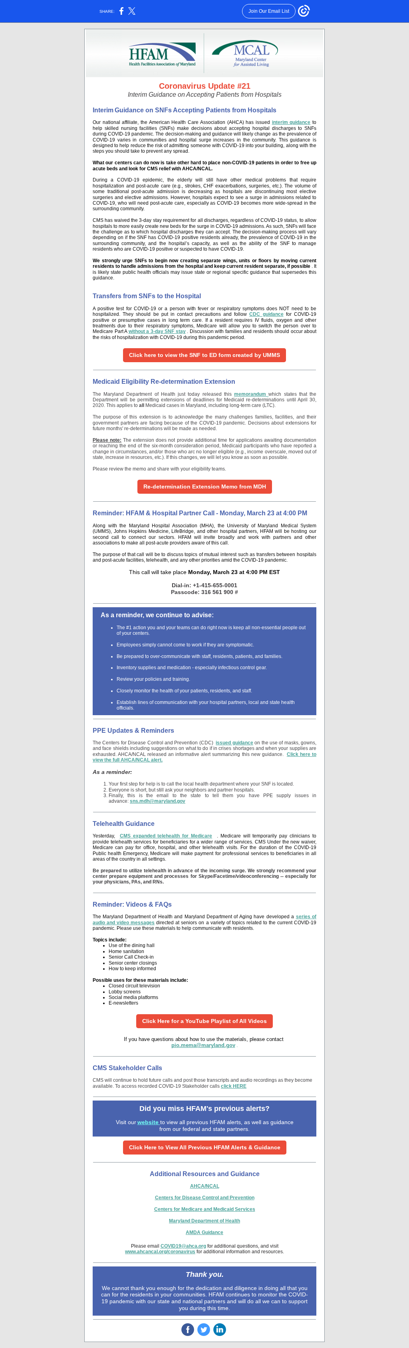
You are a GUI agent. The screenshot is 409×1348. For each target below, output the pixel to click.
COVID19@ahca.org (183, 1246)
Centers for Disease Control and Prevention (204, 1197)
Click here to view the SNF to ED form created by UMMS (204, 355)
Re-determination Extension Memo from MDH (204, 486)
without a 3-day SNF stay (157, 331)
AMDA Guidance (204, 1232)
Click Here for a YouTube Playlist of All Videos (204, 1021)
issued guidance (234, 743)
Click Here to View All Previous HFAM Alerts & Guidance (204, 1147)
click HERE (233, 1086)
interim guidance (291, 122)
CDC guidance (266, 314)
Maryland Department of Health (204, 1221)
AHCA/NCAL (204, 1186)
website (148, 1122)
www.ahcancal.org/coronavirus (160, 1251)
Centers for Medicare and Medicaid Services (204, 1209)
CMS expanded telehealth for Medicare (166, 836)
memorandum (251, 394)
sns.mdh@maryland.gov (157, 801)
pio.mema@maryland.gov (203, 1045)
